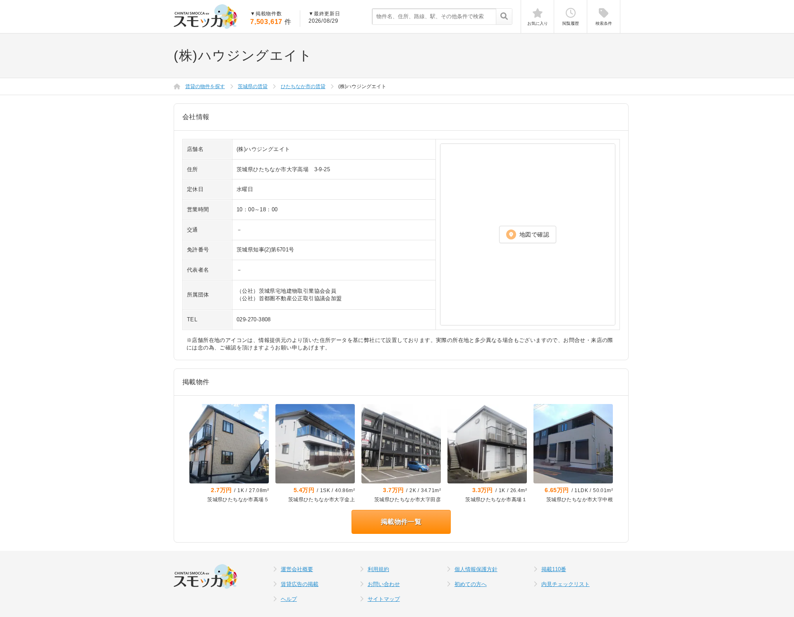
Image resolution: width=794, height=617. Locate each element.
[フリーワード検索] (504, 17)
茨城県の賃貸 (253, 86)
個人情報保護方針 (475, 569)
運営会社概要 (297, 569)
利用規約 (378, 569)
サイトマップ (384, 599)
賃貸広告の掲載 (299, 584)
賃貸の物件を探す (205, 86)
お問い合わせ (384, 584)
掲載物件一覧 (401, 521)
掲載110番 (553, 569)
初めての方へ (470, 584)
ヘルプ (289, 599)
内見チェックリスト (565, 584)
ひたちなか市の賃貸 (303, 86)
